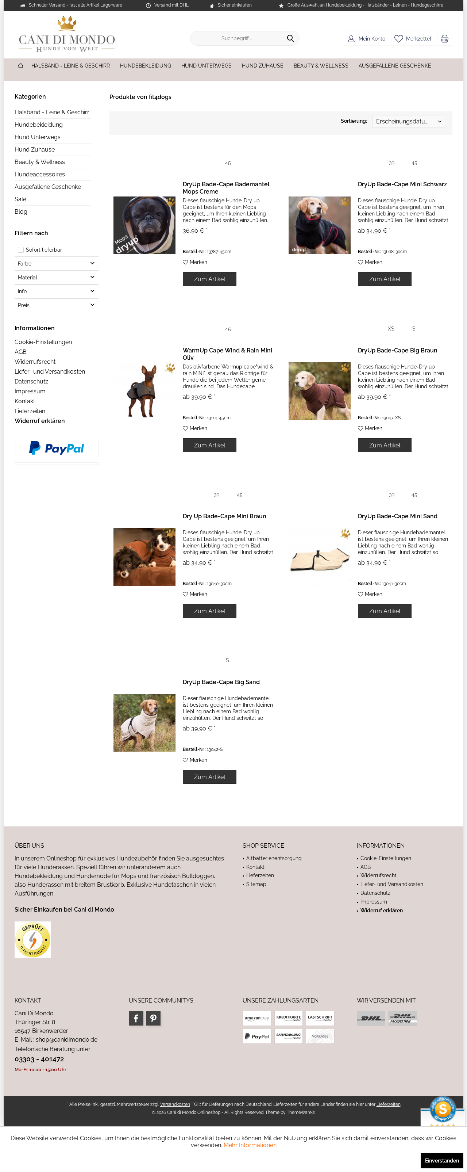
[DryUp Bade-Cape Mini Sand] (320, 557)
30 (392, 162)
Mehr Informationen (250, 1145)
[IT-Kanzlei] (119, 939)
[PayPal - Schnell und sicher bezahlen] (56, 448)
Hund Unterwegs (38, 137)
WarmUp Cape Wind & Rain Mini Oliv (227, 354)
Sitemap (256, 884)
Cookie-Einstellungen (43, 342)
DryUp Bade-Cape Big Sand (221, 682)
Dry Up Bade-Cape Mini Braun (224, 516)
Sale (20, 199)
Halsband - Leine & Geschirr (52, 112)
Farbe (24, 264)
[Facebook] (136, 1018)
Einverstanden (442, 1161)
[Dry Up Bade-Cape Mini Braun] (144, 557)
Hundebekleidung (39, 124)
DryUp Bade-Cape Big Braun (397, 350)
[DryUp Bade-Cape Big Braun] (320, 391)
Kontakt (25, 401)
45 (228, 162)
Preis (24, 305)
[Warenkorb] (444, 38)
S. (414, 329)
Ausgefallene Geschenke (48, 186)
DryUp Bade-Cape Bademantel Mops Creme (226, 188)
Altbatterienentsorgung (274, 858)
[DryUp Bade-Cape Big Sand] (144, 723)
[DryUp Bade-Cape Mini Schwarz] (320, 225)
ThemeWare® (301, 1112)
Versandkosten (175, 1104)
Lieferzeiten (30, 411)
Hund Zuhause (35, 149)
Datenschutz (31, 381)
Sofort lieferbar (44, 250)
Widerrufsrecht (35, 361)
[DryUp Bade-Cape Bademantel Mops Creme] (144, 225)
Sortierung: (354, 121)
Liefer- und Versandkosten (50, 371)
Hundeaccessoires (40, 174)
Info (22, 291)
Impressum (30, 391)
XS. (391, 329)
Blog (21, 211)
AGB (21, 351)
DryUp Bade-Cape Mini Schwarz (402, 184)
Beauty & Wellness (40, 162)
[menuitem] (444, 38)
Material (27, 277)
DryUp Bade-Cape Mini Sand (397, 516)
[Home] (20, 65)
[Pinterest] (153, 1018)
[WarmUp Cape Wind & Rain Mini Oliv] (144, 391)
